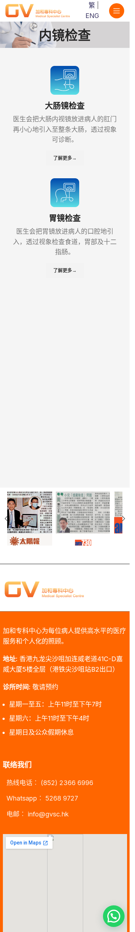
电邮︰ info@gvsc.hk (37, 814)
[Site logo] (37, 10)
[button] (123, 518)
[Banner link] (36, 519)
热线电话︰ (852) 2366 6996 (49, 783)
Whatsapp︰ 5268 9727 (42, 798)
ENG (92, 15)
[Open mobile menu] (116, 11)
